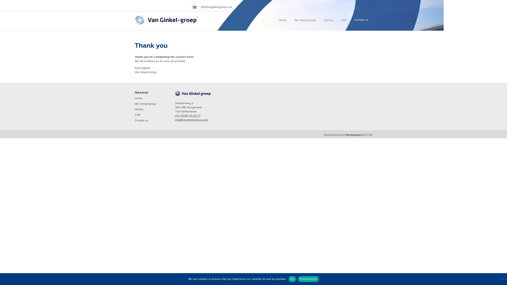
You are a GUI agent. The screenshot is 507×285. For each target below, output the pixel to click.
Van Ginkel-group (145, 104)
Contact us (141, 120)
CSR (137, 115)
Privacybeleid (308, 278)
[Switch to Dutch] (194, 7)
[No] (502, 279)
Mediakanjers (354, 135)
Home (138, 98)
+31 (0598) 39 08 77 (187, 115)
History (139, 109)
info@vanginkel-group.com (216, 7)
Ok (292, 278)
